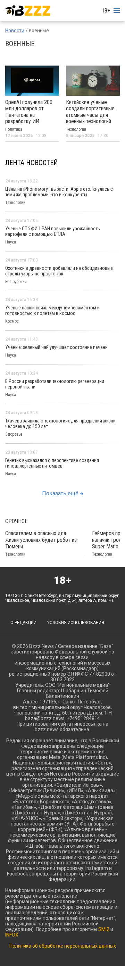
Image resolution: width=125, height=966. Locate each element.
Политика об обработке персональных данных (62, 946)
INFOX (11, 935)
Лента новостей (31, 163)
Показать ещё (60, 493)
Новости (14, 30)
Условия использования (75, 622)
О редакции (23, 622)
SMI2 (103, 929)
